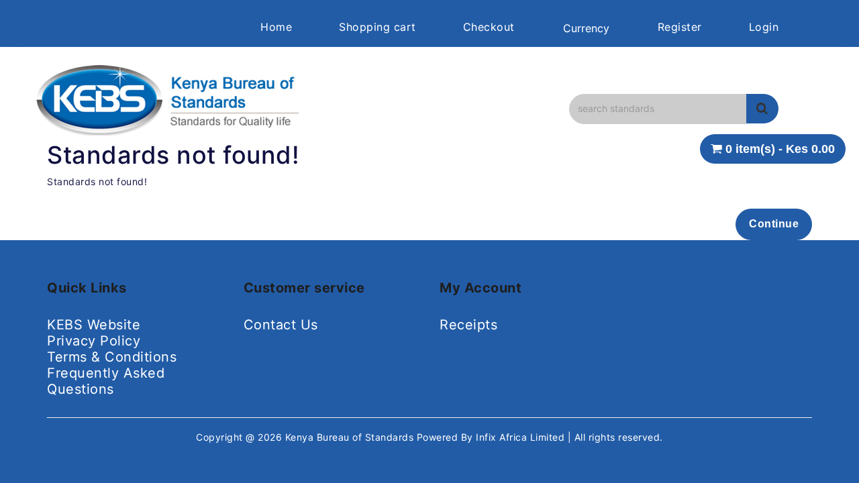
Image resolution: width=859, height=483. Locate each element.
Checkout (489, 27)
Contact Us (281, 325)
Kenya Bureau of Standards (351, 437)
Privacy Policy (93, 341)
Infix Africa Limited (522, 437)
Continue (774, 223)
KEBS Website (93, 325)
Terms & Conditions (111, 357)
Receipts (468, 325)
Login (764, 27)
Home (276, 27)
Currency (586, 28)
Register (680, 27)
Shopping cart (377, 27)
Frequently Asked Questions (105, 381)
